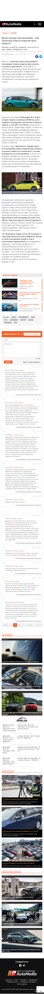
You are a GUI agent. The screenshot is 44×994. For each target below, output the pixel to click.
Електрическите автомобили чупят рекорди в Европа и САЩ (30, 294)
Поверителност (12, 982)
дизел (14, 317)
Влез (25, 362)
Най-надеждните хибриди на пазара (29, 305)
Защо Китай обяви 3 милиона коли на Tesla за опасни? (20, 662)
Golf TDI (23, 320)
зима (32, 317)
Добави (8, 362)
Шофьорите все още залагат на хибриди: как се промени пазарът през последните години (21, 687)
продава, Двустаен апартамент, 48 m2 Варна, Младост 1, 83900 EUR (29, 759)
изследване (14, 320)
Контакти (8, 980)
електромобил (23, 317)
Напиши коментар (32, 334)
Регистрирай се (34, 362)
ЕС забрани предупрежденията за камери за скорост (20, 799)
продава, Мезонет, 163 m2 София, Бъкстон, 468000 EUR (29, 737)
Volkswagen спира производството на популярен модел (26, 282)
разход (31, 320)
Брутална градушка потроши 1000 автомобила (18, 863)
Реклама (23, 980)
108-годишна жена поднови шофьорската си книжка (20, 831)
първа (6, 625)
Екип (16, 980)
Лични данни (22, 984)
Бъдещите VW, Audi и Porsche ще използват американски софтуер (21, 713)
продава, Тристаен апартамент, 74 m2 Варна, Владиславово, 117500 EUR (29, 749)
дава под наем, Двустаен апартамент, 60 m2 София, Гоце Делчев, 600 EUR (28, 726)
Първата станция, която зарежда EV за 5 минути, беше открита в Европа (20, 924)
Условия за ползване (28, 982)
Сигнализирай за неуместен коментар (28, 395)
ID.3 (16, 322)
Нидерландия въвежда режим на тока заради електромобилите (18, 898)
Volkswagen (7, 322)
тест (5, 320)
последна (29, 625)
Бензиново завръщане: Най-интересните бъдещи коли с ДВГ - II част (21, 950)
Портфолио (33, 980)
